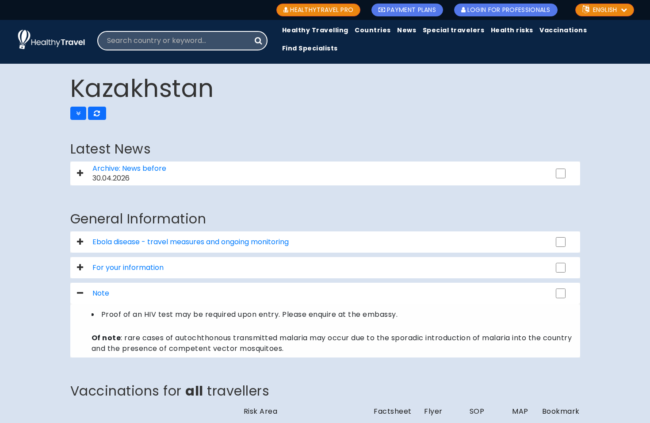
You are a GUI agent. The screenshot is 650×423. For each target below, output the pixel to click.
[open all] (78, 113)
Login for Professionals (509, 9)
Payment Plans (411, 9)
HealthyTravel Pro (321, 9)
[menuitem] (315, 31)
